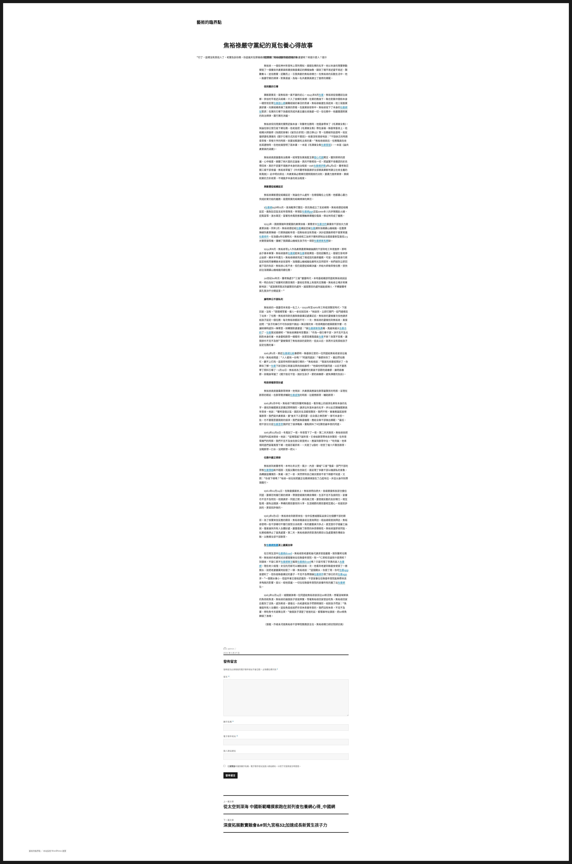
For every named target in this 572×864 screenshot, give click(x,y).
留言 (226, 677)
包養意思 (278, 424)
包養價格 (268, 470)
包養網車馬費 (321, 240)
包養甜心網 (279, 103)
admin (231, 649)
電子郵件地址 (230, 736)
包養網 (268, 207)
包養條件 (264, 236)
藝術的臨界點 (209, 22)
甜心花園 (319, 157)
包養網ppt (307, 211)
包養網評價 (319, 165)
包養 (321, 94)
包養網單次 (287, 561)
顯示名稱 (228, 721)
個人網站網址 (229, 751)
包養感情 (295, 395)
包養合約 (322, 224)
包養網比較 (288, 353)
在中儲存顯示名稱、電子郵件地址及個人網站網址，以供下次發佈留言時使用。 (264, 766)
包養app (343, 570)
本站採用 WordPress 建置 (54, 851)
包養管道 (326, 144)
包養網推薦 (272, 545)
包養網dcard (285, 553)
